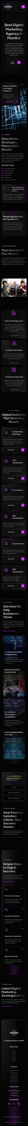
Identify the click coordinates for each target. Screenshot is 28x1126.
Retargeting (13, 640)
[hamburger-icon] (23, 6)
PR (19, 751)
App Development (14, 1076)
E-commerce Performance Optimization (10, 714)
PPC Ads (13, 700)
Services (14, 1054)
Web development (14, 1081)
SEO (7, 700)
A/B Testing (8, 706)
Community (19, 646)
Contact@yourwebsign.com (14, 1090)
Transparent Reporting (14, 377)
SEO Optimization (14, 1072)
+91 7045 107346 (14, 1093)
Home (14, 1050)
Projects (14, 1056)
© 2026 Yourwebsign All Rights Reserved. (12, 1117)
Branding (8, 756)
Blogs (14, 1061)
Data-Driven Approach (14, 321)
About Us (14, 1052)
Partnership (13, 751)
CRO (19, 700)
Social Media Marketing (14, 1070)
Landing (20, 691)
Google (20, 640)
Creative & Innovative (14, 350)
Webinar (14, 691)
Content (12, 688)
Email (7, 691)
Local (21, 643)
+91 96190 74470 (14, 1095)
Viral (7, 751)
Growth (7, 753)
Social (13, 638)
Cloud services (14, 1079)
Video (15, 643)
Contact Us (14, 1059)
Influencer (20, 638)
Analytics (8, 703)
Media (19, 753)
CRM (13, 694)
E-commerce (14, 1074)
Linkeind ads (19, 688)
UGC (13, 753)
